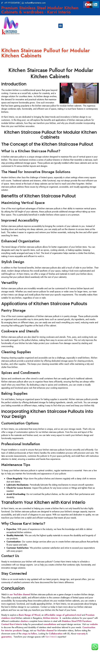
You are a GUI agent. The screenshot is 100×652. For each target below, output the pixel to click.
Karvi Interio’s (51, 636)
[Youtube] (89, 4)
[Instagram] (92, 4)
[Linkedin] (95, 4)
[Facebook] (86, 4)
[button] (60, 26)
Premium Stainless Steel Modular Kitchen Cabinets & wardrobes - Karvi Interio (39, 10)
